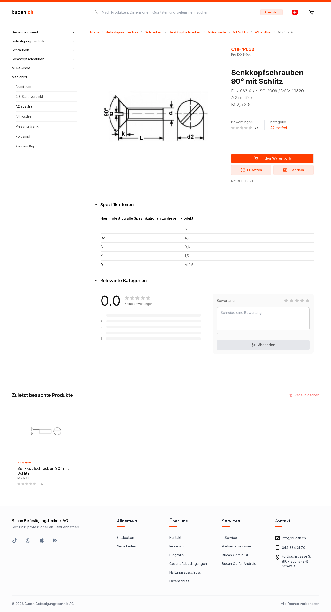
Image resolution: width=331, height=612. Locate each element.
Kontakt (175, 537)
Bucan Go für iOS (235, 555)
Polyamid (23, 136)
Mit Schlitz (241, 32)
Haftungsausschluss (185, 572)
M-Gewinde (217, 32)
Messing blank (27, 126)
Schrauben (153, 32)
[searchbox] (166, 12)
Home (95, 32)
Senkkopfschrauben (185, 32)
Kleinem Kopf (26, 146)
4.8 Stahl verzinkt (29, 96)
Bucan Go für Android (239, 564)
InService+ (230, 537)
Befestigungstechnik (122, 32)
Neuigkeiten (126, 546)
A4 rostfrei (24, 116)
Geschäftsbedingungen (188, 564)
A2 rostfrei (25, 106)
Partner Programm (236, 546)
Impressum (177, 546)
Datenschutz (179, 581)
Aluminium (23, 86)
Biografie (176, 555)
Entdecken (125, 537)
